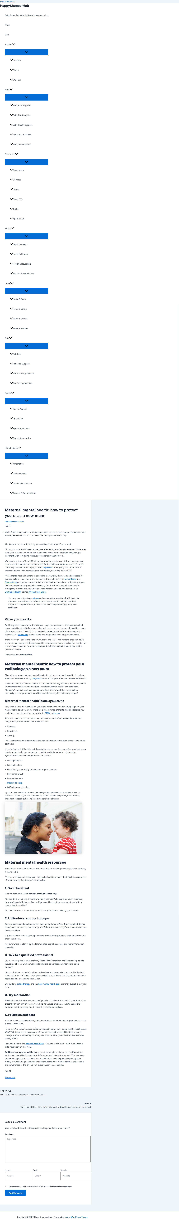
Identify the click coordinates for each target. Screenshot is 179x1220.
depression (48, 567)
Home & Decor (19, 299)
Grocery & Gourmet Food (24, 493)
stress (36, 598)
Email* (35, 1170)
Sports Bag (18, 418)
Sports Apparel (20, 409)
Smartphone (18, 170)
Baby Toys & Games (22, 134)
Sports (8, 393)
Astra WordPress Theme (76, 1217)
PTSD (47, 713)
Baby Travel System (22, 144)
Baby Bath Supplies (22, 105)
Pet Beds (17, 354)
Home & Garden (20, 318)
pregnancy (37, 678)
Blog (7, 35)
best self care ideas (35, 1043)
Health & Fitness (20, 254)
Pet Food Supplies (21, 364)
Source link (10, 1077)
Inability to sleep (15, 783)
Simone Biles (11, 582)
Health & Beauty (20, 244)
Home (7, 283)
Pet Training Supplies (22, 383)
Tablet (16, 209)
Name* (7, 1170)
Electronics (10, 154)
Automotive (18, 464)
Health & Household (22, 264)
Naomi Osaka (70, 579)
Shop (7, 25)
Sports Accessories (22, 438)
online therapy (23, 984)
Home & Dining (20, 309)
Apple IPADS (18, 219)
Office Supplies (20, 473)
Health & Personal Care (23, 273)
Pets (7, 338)
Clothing (17, 60)
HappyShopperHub (14, 6)
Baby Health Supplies (23, 125)
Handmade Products (22, 483)
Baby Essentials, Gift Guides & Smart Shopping (26, 15)
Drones (16, 189)
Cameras (17, 180)
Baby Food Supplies (22, 115)
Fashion (8, 44)
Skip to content (7, 1)
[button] (13, 44)
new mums (23, 634)
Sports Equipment (21, 428)
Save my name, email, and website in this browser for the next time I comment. (40, 1187)
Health (8, 228)
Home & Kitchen (20, 328)
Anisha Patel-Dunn (37, 592)
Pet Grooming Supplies (23, 373)
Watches (17, 80)
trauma (56, 713)
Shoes (16, 70)
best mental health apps (49, 984)
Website (64, 1170)
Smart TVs (18, 199)
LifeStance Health (13, 592)
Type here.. (9, 1134)
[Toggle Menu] (26, 52)
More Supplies (11, 448)
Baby (7, 89)
